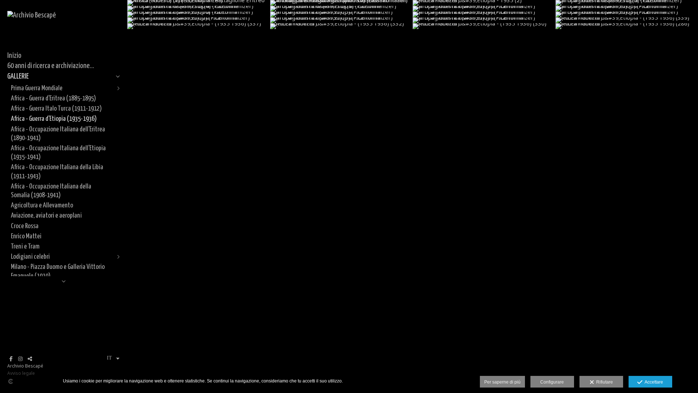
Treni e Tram (25, 246)
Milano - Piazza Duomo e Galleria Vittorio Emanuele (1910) (58, 271)
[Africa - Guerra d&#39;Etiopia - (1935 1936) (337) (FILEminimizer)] (198, 26)
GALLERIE (18, 76)
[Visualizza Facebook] (11, 358)
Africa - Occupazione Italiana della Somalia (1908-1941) (51, 191)
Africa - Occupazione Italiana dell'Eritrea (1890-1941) (58, 134)
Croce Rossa (25, 226)
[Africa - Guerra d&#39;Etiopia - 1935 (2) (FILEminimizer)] (484, 3)
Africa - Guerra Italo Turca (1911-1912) (56, 108)
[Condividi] (29, 358)
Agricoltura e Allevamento (42, 205)
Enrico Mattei (26, 236)
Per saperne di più (502, 382)
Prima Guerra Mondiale (37, 88)
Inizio (14, 55)
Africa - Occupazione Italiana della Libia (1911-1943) (57, 171)
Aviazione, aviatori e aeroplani (46, 215)
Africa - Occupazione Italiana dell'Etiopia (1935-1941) (58, 152)
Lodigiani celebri (30, 256)
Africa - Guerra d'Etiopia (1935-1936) (54, 118)
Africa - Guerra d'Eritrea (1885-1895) (53, 98)
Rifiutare (603, 382)
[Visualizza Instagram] (20, 358)
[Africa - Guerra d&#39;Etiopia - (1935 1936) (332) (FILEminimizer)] (341, 26)
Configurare (552, 382)
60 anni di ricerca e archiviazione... (50, 66)
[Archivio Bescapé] (31, 15)
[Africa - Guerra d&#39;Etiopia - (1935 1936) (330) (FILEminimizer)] (484, 26)
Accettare (652, 382)
